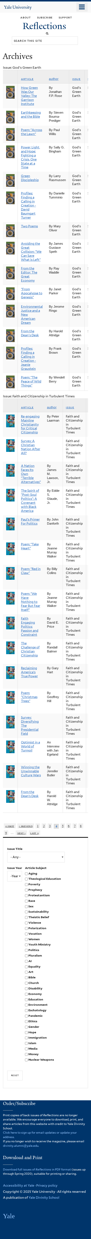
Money (33, 1054)
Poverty (34, 884)
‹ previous (26, 826)
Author (53, 79)
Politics (33, 950)
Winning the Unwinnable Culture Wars (31, 771)
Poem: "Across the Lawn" (31, 132)
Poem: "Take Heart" (30, 546)
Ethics (32, 1021)
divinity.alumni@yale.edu (20, 1145)
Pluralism (35, 955)
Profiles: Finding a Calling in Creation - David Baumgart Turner (28, 205)
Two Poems (29, 226)
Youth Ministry (39, 944)
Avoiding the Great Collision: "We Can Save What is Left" (31, 252)
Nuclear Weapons (41, 1059)
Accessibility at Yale (18, 1185)
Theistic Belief (38, 917)
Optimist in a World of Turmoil (30, 746)
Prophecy (35, 889)
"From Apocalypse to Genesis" (31, 293)
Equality (34, 966)
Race (31, 900)
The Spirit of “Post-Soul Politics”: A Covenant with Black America (30, 501)
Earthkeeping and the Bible (31, 115)
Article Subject (36, 868)
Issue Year (14, 868)
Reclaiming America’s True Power (29, 672)
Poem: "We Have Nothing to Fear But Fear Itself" (30, 602)
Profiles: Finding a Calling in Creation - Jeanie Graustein (28, 359)
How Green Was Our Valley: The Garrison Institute (29, 96)
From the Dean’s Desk (30, 794)
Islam (32, 1043)
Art (30, 972)
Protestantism (39, 895)
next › (21, 833)
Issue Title (14, 849)
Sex (30, 906)
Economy (35, 994)
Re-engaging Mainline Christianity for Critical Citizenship (30, 424)
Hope (32, 1032)
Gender (33, 1026)
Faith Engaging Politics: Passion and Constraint (29, 627)
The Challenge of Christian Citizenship (30, 649)
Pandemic (35, 1015)
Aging (32, 873)
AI (30, 961)
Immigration (37, 1037)
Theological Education (44, 878)
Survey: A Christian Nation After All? (30, 447)
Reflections (45, 26)
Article (27, 79)
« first (9, 826)
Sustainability (38, 911)
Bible (32, 977)
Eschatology (37, 1010)
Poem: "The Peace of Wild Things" (31, 381)
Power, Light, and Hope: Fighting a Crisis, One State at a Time (30, 157)
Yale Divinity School (44, 1198)
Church (33, 983)
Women (34, 939)
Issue (76, 79)
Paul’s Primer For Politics (30, 521)
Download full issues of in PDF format (37, 1169)
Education (35, 999)
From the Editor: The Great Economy (29, 274)
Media (32, 1048)
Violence (34, 922)
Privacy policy (47, 1185)
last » (34, 833)
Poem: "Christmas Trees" (29, 697)
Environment (38, 1004)
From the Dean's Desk (30, 333)
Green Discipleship (30, 178)
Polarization (37, 928)
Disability (35, 988)
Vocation (35, 933)
